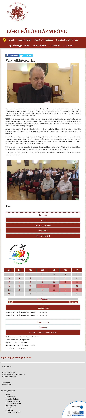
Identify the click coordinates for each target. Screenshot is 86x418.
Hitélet (43, 220)
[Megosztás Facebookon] (12, 55)
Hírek (11, 40)
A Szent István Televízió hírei (43, 332)
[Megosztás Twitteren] (26, 55)
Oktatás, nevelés (43, 225)
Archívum (68, 45)
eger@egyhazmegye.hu (16, 375)
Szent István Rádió (43, 40)
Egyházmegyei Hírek (19, 45)
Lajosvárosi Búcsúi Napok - (26, 312)
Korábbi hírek (24, 40)
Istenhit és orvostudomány (16, 348)
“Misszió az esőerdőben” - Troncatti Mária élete (24, 337)
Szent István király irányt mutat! (18, 340)
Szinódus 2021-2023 (13, 412)
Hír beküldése (39, 45)
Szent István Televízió (67, 40)
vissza (7, 206)
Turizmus (43, 230)
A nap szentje (43, 322)
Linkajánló (54, 45)
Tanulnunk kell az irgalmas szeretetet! (20, 345)
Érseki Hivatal (43, 236)
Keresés (43, 215)
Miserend (43, 327)
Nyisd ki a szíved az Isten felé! (17, 343)
